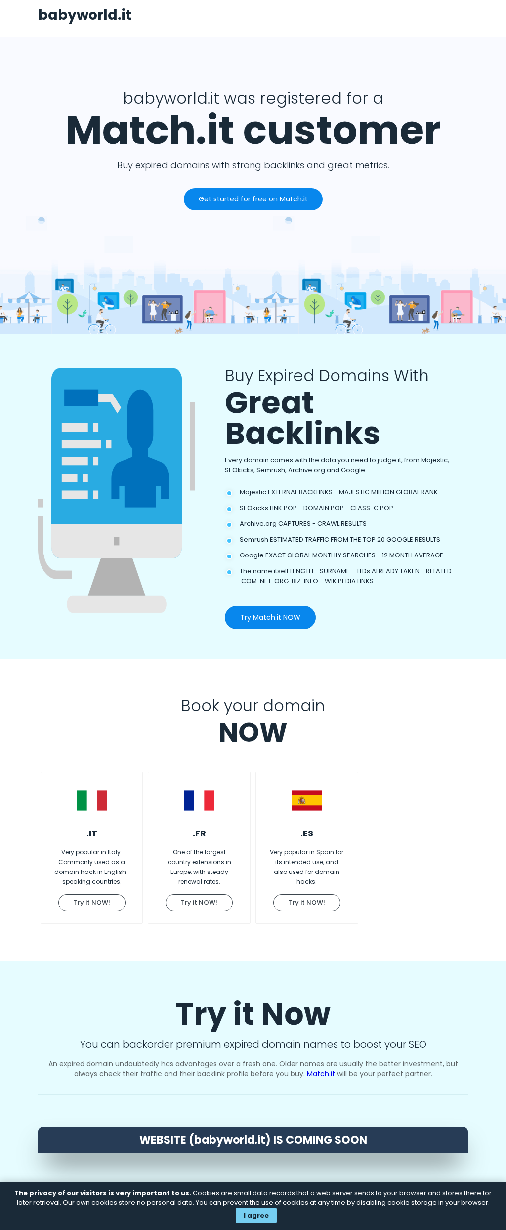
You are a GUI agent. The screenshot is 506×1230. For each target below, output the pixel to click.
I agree (256, 1215)
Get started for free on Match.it (253, 199)
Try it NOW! (92, 902)
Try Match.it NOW (270, 617)
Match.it (321, 1074)
